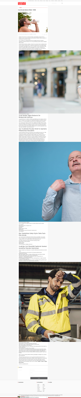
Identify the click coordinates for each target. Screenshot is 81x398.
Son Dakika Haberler (31, 0)
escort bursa (40, 394)
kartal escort (24, 395)
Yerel (43, 391)
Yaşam (43, 389)
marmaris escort (41, 395)
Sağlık (59, 0)
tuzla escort (50, 394)
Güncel (36, 0)
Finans (44, 0)
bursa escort (37, 394)
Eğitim (38, 385)
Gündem (38, 389)
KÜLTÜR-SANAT (39, 391)
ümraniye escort (33, 395)
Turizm (62, 0)
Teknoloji (52, 0)
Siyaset (44, 385)
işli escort (52, 395)
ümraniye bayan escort (28, 394)
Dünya (38, 0)
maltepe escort (58, 394)
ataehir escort (54, 394)
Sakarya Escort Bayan (45, 394)
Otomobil (56, 0)
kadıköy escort (29, 395)
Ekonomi (41, 0)
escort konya (45, 395)
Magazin (47, 0)
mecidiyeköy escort (57, 395)
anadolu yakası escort (22, 394)
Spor (49, 0)
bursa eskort (33, 394)
